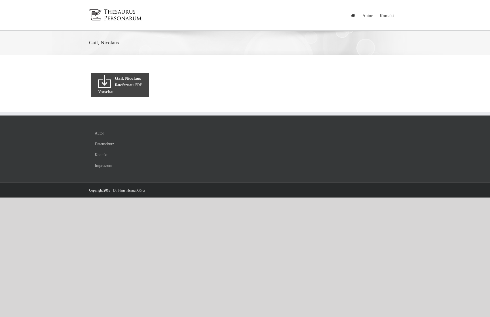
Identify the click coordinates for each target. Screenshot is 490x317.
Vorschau (106, 91)
